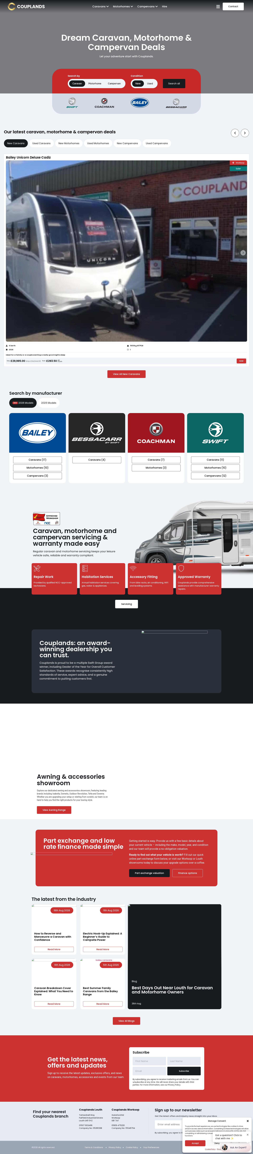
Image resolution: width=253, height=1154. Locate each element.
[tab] (16, 143)
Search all (174, 83)
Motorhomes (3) (156, 468)
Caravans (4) (97, 460)
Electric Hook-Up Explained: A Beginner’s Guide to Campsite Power (102, 937)
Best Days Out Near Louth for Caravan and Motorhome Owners (172, 990)
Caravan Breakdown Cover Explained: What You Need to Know (53, 991)
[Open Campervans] (156, 6)
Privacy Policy (115, 1147)
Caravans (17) (38, 460)
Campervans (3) (37, 476)
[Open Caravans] (107, 6)
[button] (247, 1121)
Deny (217, 1143)
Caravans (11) (215, 460)
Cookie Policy (210, 1149)
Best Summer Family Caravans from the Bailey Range (100, 991)
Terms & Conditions (94, 1147)
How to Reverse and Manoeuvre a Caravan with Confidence (52, 937)
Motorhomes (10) (38, 468)
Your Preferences (151, 1147)
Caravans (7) (156, 460)
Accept (195, 1143)
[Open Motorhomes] (131, 6)
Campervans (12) (215, 476)
